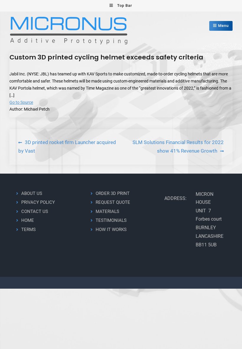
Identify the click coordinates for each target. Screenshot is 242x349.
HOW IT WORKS (111, 229)
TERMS (28, 229)
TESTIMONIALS (111, 220)
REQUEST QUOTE (113, 202)
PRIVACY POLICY (38, 202)
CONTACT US (34, 211)
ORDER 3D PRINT (113, 193)
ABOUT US (31, 193)
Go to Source (21, 102)
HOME (27, 220)
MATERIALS (107, 211)
